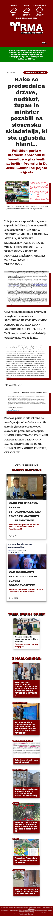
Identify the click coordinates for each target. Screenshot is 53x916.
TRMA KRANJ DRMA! (26, 614)
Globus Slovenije (35, 72)
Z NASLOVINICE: (26, 658)
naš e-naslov (31, 909)
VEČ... (44, 43)
